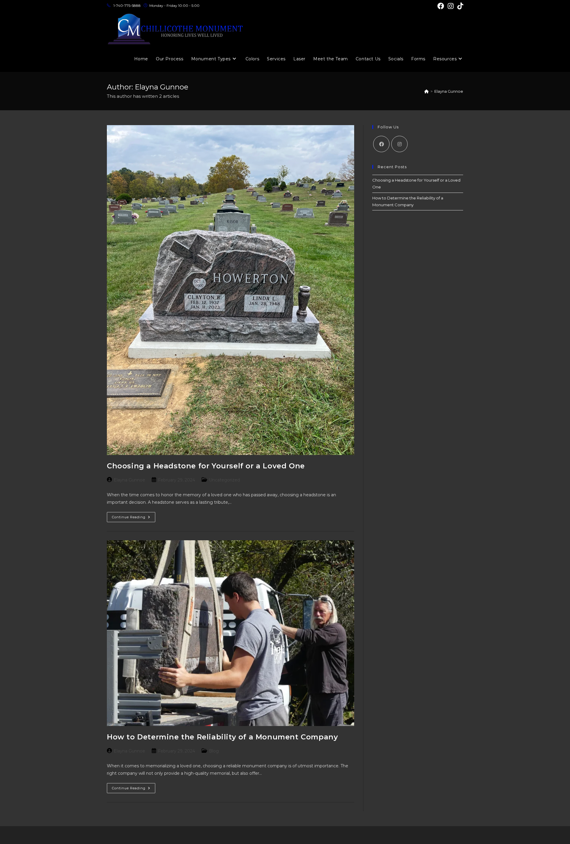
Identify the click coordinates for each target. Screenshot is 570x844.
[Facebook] (381, 144)
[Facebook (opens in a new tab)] (441, 6)
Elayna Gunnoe (448, 91)
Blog (214, 751)
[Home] (426, 91)
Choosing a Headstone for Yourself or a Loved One (206, 466)
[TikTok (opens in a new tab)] (459, 6)
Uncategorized (224, 480)
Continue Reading (133, 518)
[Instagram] (399, 144)
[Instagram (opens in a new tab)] (450, 6)
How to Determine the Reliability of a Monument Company (222, 737)
